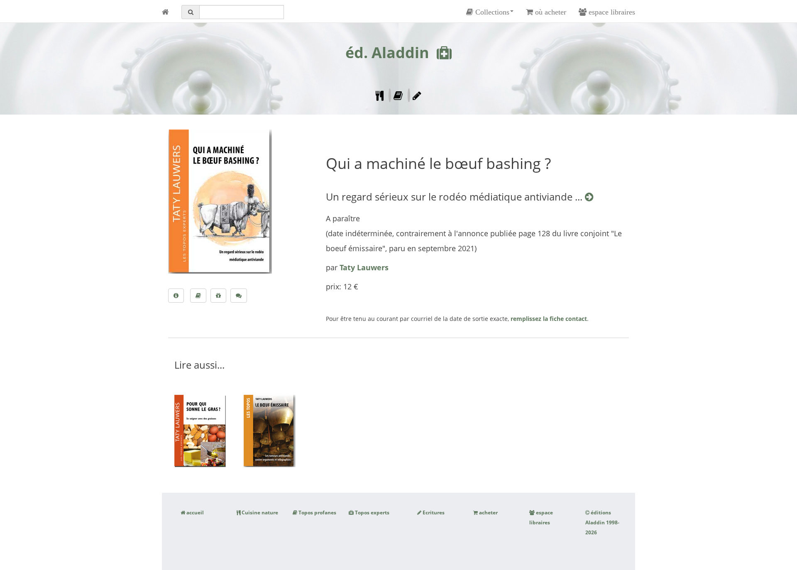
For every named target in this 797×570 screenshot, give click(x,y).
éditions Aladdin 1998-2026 (602, 522)
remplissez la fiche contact (549, 319)
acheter (488, 512)
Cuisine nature (259, 512)
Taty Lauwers (364, 267)
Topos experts (371, 512)
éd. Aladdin (387, 52)
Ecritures (433, 512)
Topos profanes (316, 512)
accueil (194, 512)
